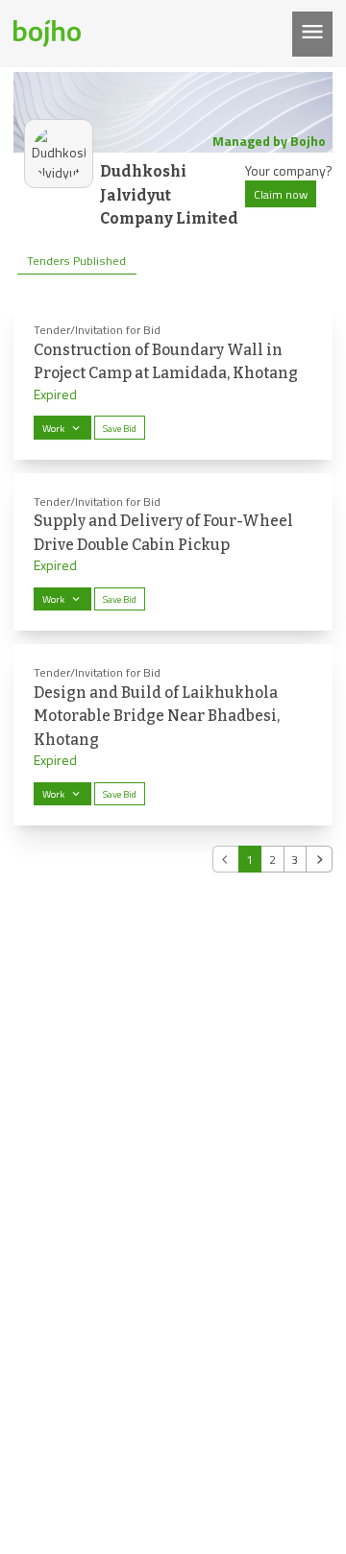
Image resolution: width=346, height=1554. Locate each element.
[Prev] (225, 859)
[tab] (76, 261)
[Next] (319, 859)
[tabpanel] (173, 587)
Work (53, 428)
